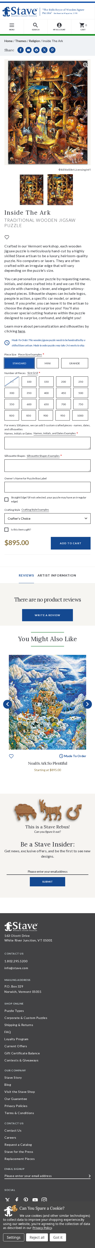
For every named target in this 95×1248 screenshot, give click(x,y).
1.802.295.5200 (15, 961)
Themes (21, 41)
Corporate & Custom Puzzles (25, 1018)
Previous (7, 704)
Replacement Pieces (19, 1159)
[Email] (28, 50)
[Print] (36, 50)
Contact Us (12, 1130)
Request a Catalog (18, 1144)
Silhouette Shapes (33, 456)
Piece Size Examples (30, 354)
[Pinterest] (52, 50)
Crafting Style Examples (35, 509)
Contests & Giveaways (21, 1060)
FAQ (7, 1032)
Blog (7, 1084)
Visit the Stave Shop (19, 1092)
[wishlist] (6, 237)
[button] (36, 26)
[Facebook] (20, 50)
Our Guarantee (15, 1099)
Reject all (37, 1237)
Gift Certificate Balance (22, 1053)
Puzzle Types (14, 1011)
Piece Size (24, 355)
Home (8, 41)
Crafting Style (26, 509)
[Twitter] (7, 1200)
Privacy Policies (15, 1106)
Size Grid (32, 372)
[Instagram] (44, 1200)
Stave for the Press (18, 1151)
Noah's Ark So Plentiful (47, 763)
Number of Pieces (22, 373)
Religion (34, 41)
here (21, 331)
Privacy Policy (42, 1228)
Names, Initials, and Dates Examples (55, 433)
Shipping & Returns (18, 1025)
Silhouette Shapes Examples (43, 455)
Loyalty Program (16, 1039)
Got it (58, 1237)
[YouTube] (35, 1200)
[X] (44, 50)
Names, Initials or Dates (47, 430)
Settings (14, 1237)
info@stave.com (16, 968)
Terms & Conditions (19, 1113)
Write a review (47, 615)
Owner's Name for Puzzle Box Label (25, 478)
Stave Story (13, 1077)
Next (87, 704)
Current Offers (15, 1046)
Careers (10, 1137)
